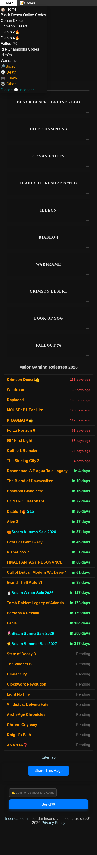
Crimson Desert (14, 26)
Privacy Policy (53, 823)
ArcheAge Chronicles (26, 715)
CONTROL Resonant (25, 501)
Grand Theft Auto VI (24, 582)
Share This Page (48, 771)
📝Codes (27, 3)
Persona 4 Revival (23, 613)
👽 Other (8, 84)
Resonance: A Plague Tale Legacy (37, 471)
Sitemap (49, 757)
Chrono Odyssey (22, 725)
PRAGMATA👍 (20, 420)
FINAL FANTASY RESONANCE (35, 562)
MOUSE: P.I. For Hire (25, 410)
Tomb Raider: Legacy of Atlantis (35, 603)
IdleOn (6, 55)
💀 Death (8, 72)
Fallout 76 (9, 44)
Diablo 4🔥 (10, 38)
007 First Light (19, 441)
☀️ (32, 644)
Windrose (15, 390)
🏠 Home (8, 9)
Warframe (9, 61)
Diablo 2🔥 (10, 32)
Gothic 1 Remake (22, 451)
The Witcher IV (20, 664)
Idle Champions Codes (20, 49)
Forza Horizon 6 (21, 430)
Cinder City (17, 674)
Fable (12, 623)
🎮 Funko (9, 78)
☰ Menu (9, 3)
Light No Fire (18, 694)
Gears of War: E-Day (25, 542)
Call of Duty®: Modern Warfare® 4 (37, 572)
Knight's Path (19, 735)
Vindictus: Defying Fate (27, 704)
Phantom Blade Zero (25, 491)
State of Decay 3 (21, 654)
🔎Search (9, 66)
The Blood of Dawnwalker (30, 481)
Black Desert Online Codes (23, 15)
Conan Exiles (12, 21)
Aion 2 (12, 522)
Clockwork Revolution (26, 684)
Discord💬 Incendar (17, 90)
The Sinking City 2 (23, 461)
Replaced (15, 400)
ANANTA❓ (17, 745)
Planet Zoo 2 (18, 552)
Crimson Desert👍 (23, 380)
